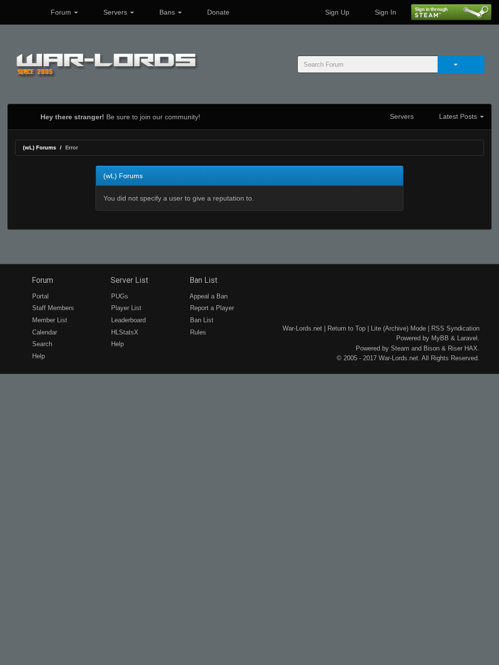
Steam (400, 348)
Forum (61, 12)
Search (41, 344)
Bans (167, 12)
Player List (125, 308)
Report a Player (211, 308)
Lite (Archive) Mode (398, 328)
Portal (39, 296)
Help (37, 356)
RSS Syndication (455, 328)
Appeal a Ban (208, 296)
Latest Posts (458, 116)
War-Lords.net (302, 328)
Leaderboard (127, 320)
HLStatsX (123, 332)
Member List (48, 320)
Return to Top (346, 328)
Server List (128, 280)
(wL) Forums (39, 147)
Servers (115, 12)
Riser (455, 348)
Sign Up (336, 12)
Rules (197, 332)
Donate (217, 12)
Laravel (467, 338)
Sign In (384, 12)
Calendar (43, 332)
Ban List (202, 280)
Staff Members (52, 308)
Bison (431, 348)
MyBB (440, 338)
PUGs (118, 296)
